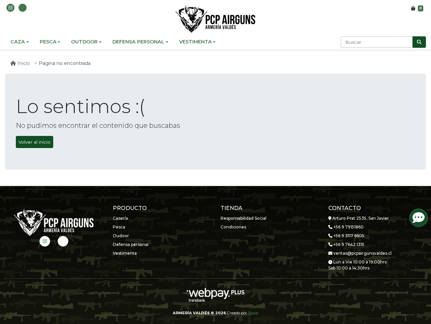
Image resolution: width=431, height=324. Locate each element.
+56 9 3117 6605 (348, 235)
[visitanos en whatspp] (23, 8)
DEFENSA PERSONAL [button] (138, 42)
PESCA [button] (48, 42)
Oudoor (121, 235)
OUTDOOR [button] (84, 42)
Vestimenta (125, 253)
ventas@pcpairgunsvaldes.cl (362, 253)
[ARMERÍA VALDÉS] (215, 18)
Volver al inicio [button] (35, 142)
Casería (120, 218)
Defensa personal (130, 244)
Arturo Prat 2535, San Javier (360, 218)
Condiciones (233, 226)
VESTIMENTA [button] (195, 42)
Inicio (24, 63)
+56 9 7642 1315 (348, 244)
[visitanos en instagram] (10, 8)
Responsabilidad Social (243, 218)
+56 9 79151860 (348, 226)
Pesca (119, 226)
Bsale (253, 313)
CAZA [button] (17, 42)
